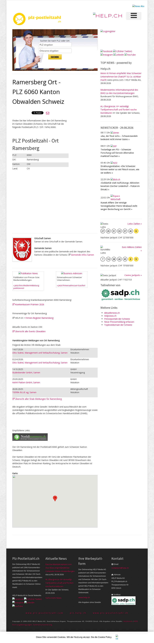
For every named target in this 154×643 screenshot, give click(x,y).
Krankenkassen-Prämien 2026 (29, 304)
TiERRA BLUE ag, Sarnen (24, 392)
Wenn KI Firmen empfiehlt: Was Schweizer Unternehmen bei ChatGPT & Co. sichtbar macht (120, 76)
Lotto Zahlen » (134, 223)
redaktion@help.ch (120, 568)
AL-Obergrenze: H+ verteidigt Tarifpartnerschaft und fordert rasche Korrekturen (118, 109)
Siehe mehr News (53, 598)
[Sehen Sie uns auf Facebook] (106, 51)
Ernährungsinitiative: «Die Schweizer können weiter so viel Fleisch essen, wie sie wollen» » (120, 169)
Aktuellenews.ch (112, 312)
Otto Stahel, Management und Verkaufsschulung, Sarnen (40, 352)
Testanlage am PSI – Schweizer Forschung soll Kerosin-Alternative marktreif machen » (117, 152)
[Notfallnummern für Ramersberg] (30, 436)
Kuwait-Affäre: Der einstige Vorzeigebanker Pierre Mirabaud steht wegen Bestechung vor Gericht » (119, 206)
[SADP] (121, 294)
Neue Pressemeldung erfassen (119, 321)
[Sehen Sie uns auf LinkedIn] (118, 54)
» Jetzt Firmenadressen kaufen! (71, 285)
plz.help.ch (78, 613)
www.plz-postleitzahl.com (44, 613)
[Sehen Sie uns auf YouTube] (130, 54)
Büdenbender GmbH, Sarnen (26, 372)
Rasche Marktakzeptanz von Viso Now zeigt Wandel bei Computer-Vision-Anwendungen (60, 568)
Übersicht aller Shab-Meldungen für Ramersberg (38, 398)
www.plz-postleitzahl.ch (110, 613)
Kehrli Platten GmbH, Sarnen (26, 382)
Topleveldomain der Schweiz (118, 324)
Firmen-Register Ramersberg (39, 317)
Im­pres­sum (127, 621)
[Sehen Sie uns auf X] (122, 51)
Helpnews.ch (110, 315)
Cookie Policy (104, 637)
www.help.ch (84, 597)
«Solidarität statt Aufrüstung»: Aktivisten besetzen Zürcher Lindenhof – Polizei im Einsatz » (120, 186)
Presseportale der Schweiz (117, 318)
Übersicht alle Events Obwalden (30, 331)
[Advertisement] (79, 126)
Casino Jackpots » (133, 275)
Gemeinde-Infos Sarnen (82, 254)
